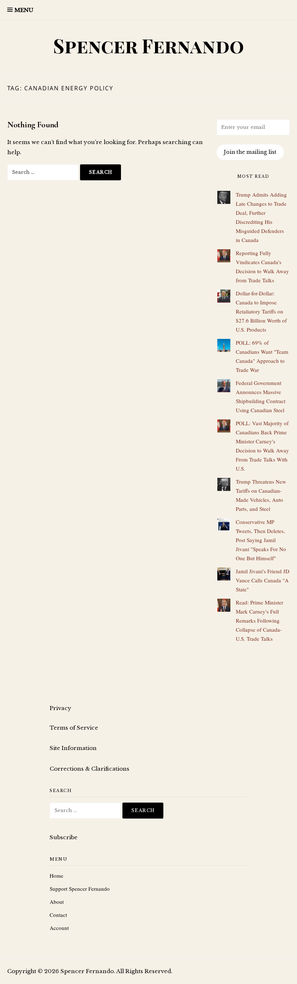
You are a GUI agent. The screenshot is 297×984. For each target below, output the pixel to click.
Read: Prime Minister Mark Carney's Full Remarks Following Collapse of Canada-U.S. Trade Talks (259, 620)
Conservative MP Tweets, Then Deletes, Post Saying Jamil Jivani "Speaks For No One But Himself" (261, 540)
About (57, 901)
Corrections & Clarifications (89, 768)
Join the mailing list (250, 152)
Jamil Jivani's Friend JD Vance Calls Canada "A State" (262, 580)
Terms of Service (74, 727)
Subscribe (64, 837)
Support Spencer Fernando (80, 888)
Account (59, 927)
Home (56, 875)
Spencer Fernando (148, 45)
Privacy (60, 708)
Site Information (73, 748)
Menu (23, 10)
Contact (58, 914)
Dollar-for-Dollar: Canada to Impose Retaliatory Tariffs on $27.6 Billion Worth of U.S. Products (261, 311)
